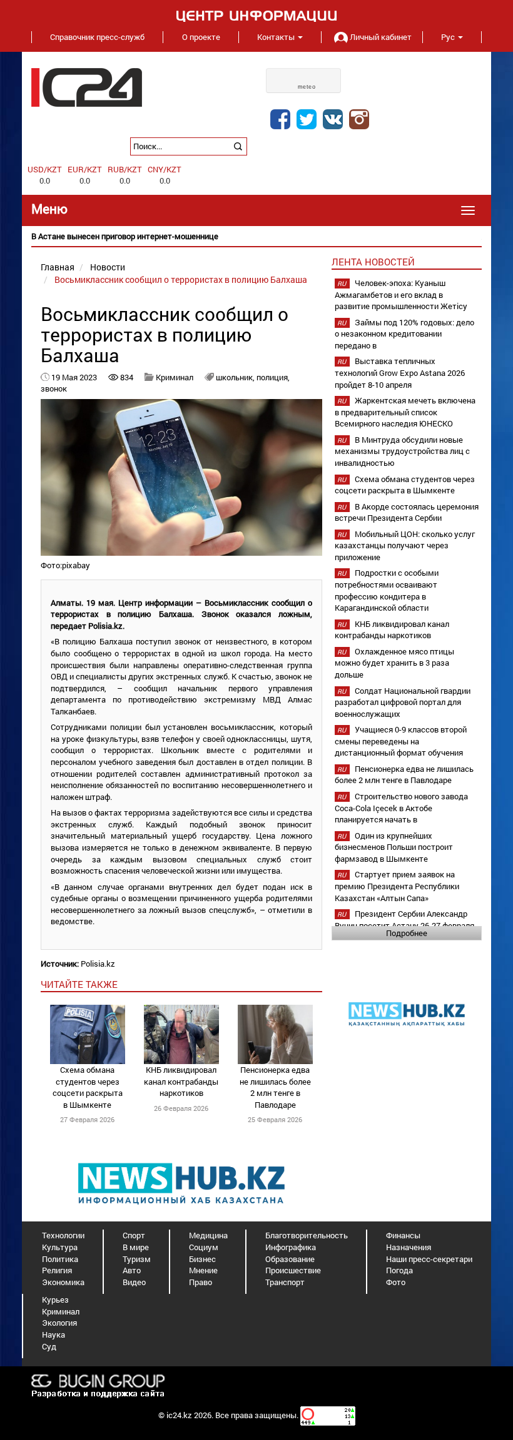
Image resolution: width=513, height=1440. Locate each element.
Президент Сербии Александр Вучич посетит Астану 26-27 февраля (404, 919)
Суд (49, 1346)
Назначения (408, 1247)
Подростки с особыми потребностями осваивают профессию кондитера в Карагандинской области (387, 590)
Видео (134, 1282)
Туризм (137, 1259)
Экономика (63, 1282)
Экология (59, 1322)
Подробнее (406, 933)
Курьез (55, 1299)
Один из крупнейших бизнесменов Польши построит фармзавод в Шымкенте (394, 847)
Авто (132, 1270)
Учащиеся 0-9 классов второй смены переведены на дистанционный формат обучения (401, 741)
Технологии (63, 1235)
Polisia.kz (98, 963)
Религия (57, 1270)
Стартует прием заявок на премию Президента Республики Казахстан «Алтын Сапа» (397, 886)
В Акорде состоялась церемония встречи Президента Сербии (407, 512)
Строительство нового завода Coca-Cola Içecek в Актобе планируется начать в (401, 808)
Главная (57, 267)
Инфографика (290, 1247)
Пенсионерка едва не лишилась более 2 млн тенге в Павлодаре (275, 1087)
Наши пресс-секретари (429, 1259)
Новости (107, 267)
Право (200, 1282)
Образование (290, 1259)
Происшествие (293, 1270)
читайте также (79, 984)
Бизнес (202, 1259)
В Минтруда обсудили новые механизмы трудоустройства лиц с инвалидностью (402, 451)
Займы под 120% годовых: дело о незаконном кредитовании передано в (404, 334)
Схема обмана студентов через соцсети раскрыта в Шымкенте (88, 1087)
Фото (395, 1282)
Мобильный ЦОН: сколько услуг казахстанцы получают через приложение (405, 545)
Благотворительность (306, 1235)
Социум (203, 1247)
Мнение (203, 1270)
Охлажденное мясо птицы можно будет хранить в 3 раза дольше (394, 663)
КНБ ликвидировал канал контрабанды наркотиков (181, 1081)
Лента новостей (373, 261)
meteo (307, 87)
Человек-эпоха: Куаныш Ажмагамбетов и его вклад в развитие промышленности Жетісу (401, 294)
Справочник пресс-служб (97, 36)
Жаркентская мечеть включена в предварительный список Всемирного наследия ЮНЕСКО (405, 412)
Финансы (403, 1235)
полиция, (273, 377)
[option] (256, 236)
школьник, (236, 377)
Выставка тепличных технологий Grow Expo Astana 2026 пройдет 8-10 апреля (400, 372)
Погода (399, 1270)
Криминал (174, 377)
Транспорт (285, 1282)
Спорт (134, 1235)
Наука (53, 1334)
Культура (60, 1247)
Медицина (208, 1235)
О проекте (201, 36)
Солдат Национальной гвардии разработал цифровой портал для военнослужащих (402, 702)
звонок (54, 388)
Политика (60, 1259)
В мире (136, 1247)
